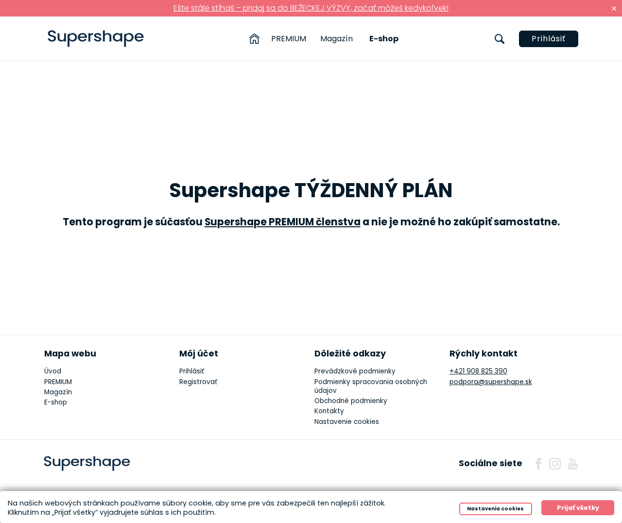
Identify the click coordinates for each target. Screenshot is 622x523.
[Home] (254, 39)
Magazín (336, 38)
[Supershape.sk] (96, 38)
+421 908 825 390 (478, 371)
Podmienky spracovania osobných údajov (370, 386)
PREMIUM (288, 38)
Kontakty (329, 411)
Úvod (52, 371)
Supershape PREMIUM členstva (283, 222)
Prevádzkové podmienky (355, 371)
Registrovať (198, 382)
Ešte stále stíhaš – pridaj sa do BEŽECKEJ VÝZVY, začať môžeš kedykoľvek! (311, 8)
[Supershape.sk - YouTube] (573, 464)
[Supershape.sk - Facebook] (538, 464)
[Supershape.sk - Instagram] (555, 464)
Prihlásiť (549, 38)
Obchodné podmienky (350, 400)
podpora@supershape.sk (490, 382)
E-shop (383, 38)
